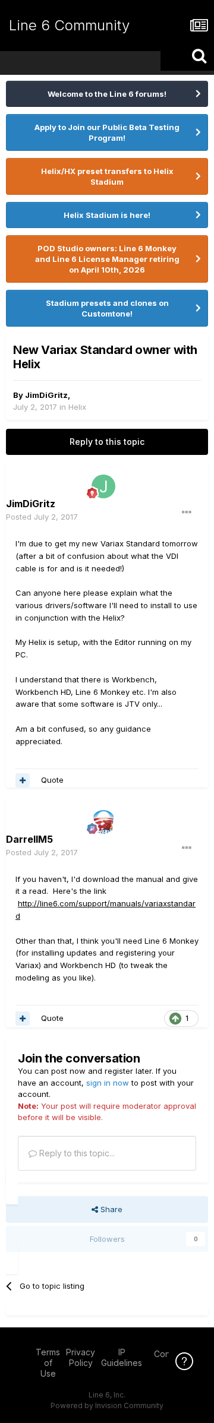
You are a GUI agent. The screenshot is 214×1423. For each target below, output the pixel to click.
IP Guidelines (121, 1357)
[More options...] (187, 512)
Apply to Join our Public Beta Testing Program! (107, 132)
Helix (77, 407)
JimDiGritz (46, 395)
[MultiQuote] (22, 780)
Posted (42, 516)
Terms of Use (48, 1362)
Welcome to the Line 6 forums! (107, 94)
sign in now (107, 1082)
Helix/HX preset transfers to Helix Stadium (107, 176)
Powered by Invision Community (107, 1405)
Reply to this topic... (76, 1153)
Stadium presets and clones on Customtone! (107, 308)
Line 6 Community (69, 25)
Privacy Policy (80, 1357)
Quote (52, 780)
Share (110, 1209)
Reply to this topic (107, 442)
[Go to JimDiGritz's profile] (103, 486)
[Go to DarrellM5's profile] (103, 822)
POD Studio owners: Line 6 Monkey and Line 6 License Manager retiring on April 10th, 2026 (107, 259)
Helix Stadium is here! (107, 215)
